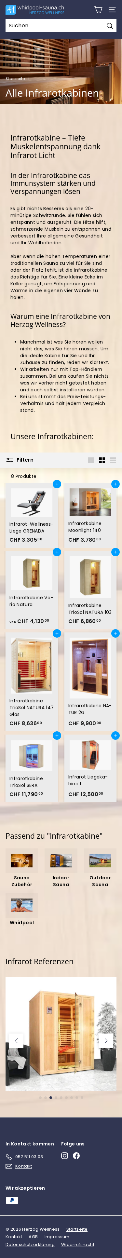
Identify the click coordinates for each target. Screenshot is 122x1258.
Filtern (24, 459)
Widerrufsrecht (77, 1244)
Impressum (57, 1237)
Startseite (15, 78)
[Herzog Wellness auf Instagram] (64, 1155)
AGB (33, 1237)
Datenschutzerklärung (30, 1244)
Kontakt (14, 1237)
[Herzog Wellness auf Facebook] (76, 1155)
